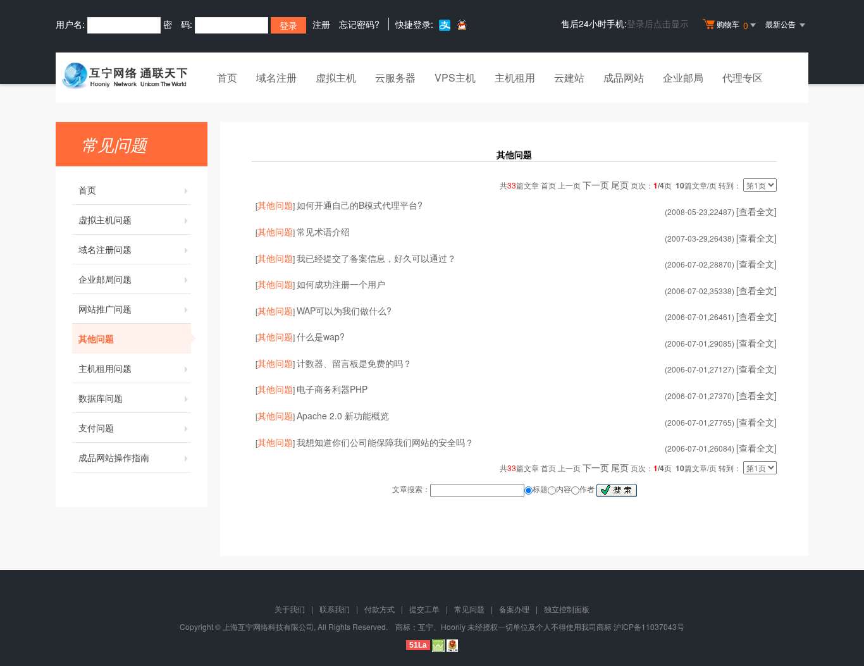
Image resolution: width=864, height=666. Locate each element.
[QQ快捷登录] (461, 24)
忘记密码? (359, 24)
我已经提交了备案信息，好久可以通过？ (376, 258)
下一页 (596, 184)
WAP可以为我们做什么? (344, 310)
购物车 (732, 25)
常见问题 (469, 608)
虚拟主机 (336, 77)
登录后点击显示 (658, 23)
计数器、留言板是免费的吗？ (354, 363)
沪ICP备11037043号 (649, 626)
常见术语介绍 (323, 231)
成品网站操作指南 (113, 457)
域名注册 (276, 77)
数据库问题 (100, 398)
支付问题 (96, 427)
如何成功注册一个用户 (341, 284)
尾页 (620, 184)
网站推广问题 (105, 308)
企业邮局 (683, 77)
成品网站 (623, 77)
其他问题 (96, 338)
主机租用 (515, 77)
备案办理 (514, 608)
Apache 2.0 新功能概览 (343, 415)
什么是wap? (321, 336)
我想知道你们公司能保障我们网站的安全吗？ (385, 442)
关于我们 (290, 608)
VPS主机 (455, 77)
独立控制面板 (566, 608)
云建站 (569, 77)
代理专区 (742, 77)
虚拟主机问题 (105, 219)
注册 (321, 24)
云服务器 (395, 77)
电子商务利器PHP (332, 389)
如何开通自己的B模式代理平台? (360, 205)
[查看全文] (756, 211)
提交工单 (424, 608)
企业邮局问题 (105, 279)
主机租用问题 (105, 368)
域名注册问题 (105, 249)
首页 (227, 77)
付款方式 (379, 608)
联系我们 (334, 608)
